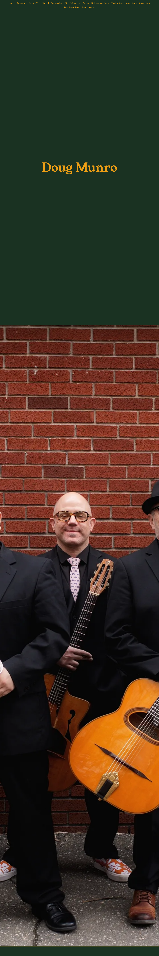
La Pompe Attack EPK (57, 3)
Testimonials (75, 3)
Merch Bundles (88, 7)
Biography (21, 3)
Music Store (131, 3)
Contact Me (33, 3)
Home (11, 3)
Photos (86, 3)
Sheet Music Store (72, 7)
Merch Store (144, 3)
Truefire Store (117, 3)
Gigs (43, 3)
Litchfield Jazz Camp (100, 3)
